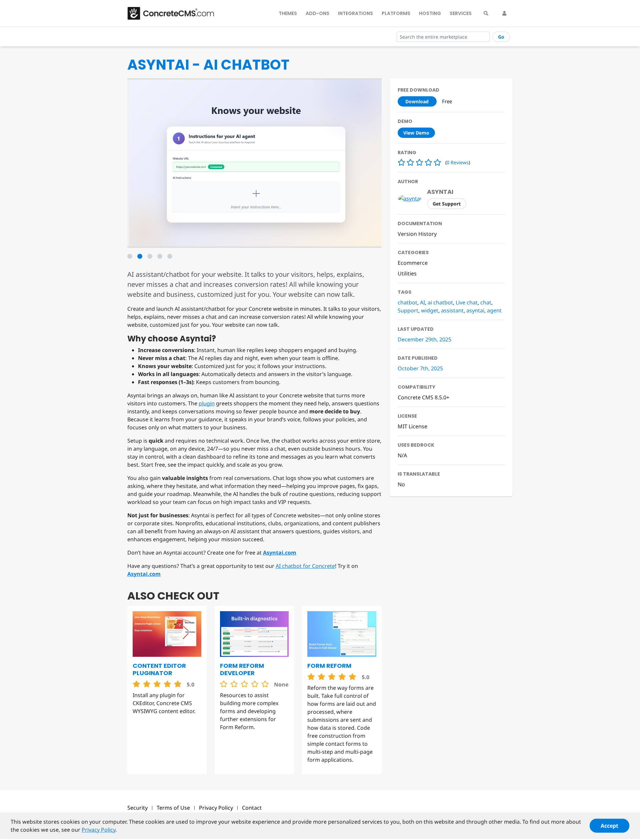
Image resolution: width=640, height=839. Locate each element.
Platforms (396, 13)
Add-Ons (317, 13)
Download (417, 101)
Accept (609, 825)
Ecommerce (413, 262)
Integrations (355, 13)
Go (501, 37)
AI (422, 302)
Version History (417, 233)
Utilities (407, 273)
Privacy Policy (216, 807)
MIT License (412, 426)
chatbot (407, 302)
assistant (452, 310)
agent (494, 310)
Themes (288, 13)
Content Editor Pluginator (159, 669)
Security (137, 807)
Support (408, 310)
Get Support (447, 204)
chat (485, 302)
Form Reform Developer (242, 669)
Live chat (467, 302)
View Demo (416, 133)
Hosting (430, 13)
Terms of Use (173, 807)
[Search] (486, 13)
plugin (207, 403)
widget (429, 310)
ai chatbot (440, 302)
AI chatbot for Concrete (305, 566)
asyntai (440, 192)
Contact (252, 807)
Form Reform (329, 665)
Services (461, 13)
